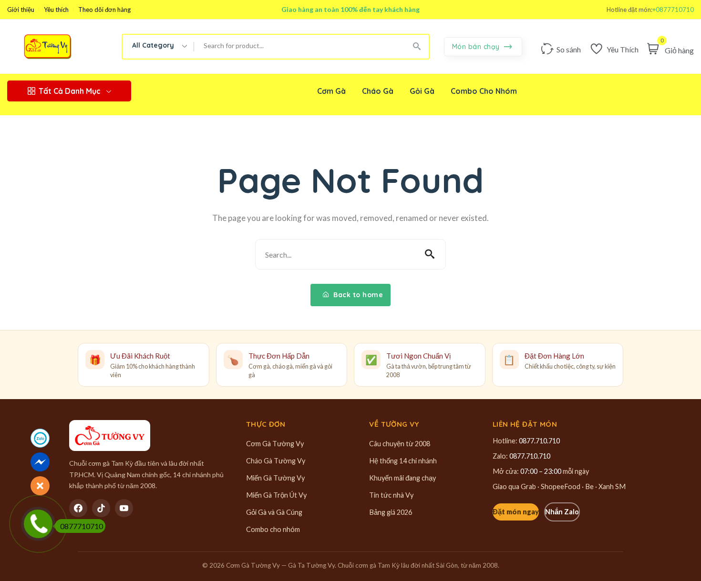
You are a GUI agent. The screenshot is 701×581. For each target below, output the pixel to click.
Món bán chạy (477, 46)
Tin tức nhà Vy (391, 495)
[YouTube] (124, 508)
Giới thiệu (20, 10)
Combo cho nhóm (273, 529)
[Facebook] (78, 508)
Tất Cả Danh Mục (70, 91)
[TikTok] (101, 508)
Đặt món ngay (516, 512)
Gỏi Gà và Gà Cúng (274, 512)
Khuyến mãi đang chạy (402, 478)
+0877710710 (673, 10)
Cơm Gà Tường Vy (275, 444)
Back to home (357, 294)
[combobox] (158, 47)
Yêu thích (56, 10)
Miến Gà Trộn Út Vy (276, 495)
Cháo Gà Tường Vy (275, 461)
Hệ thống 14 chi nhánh (403, 461)
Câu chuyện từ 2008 (399, 444)
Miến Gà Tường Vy (275, 478)
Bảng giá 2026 (390, 512)
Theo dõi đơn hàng (104, 10)
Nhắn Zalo (562, 512)
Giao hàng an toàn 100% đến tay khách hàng (350, 9)
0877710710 (81, 526)
